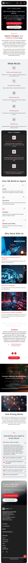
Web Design (5, 539)
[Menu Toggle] (25, 3)
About (3, 545)
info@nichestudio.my (7, 531)
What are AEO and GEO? (12, 442)
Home (8, 8)
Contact (4, 547)
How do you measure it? (12, 474)
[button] (13, 353)
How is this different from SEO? (14, 458)
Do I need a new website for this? (14, 471)
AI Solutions (5, 541)
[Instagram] (6, 551)
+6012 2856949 (6, 526)
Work (3, 543)
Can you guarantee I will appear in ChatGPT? (14, 462)
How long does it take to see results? (15, 467)
